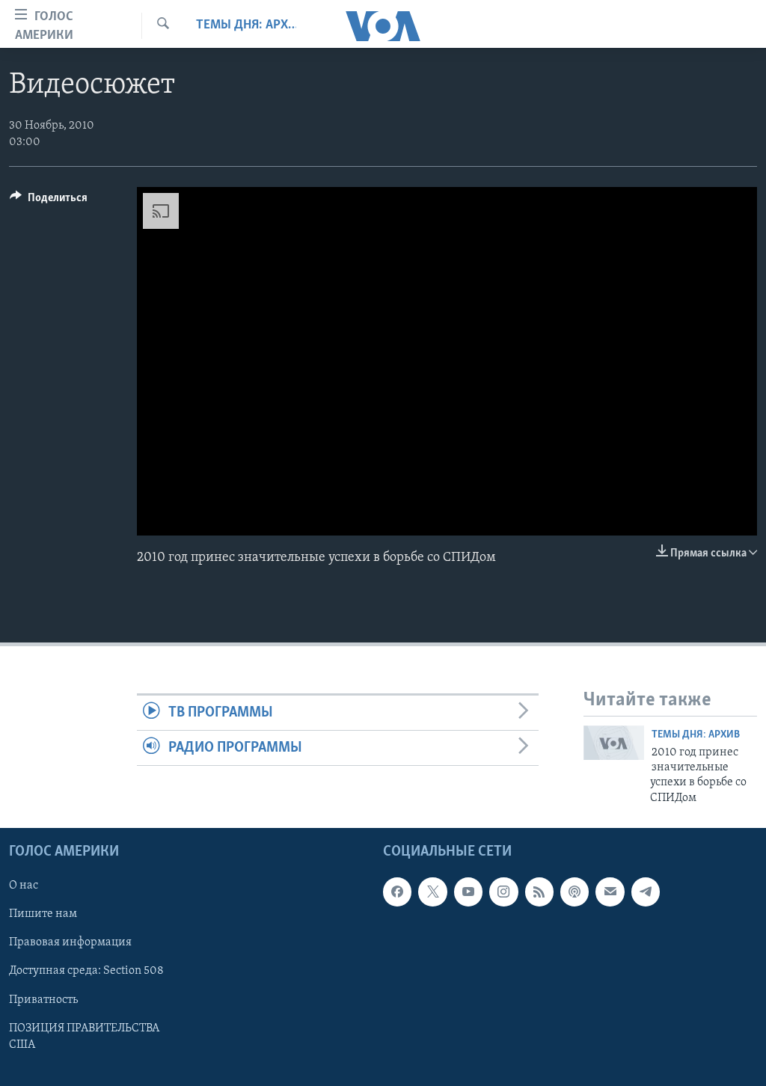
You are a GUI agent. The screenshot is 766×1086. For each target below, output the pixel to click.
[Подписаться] (609, 892)
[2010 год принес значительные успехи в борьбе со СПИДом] (613, 742)
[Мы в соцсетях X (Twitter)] (432, 892)
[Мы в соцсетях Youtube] (468, 892)
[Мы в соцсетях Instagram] (503, 892)
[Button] (49, 201)
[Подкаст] (574, 892)
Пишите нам (43, 915)
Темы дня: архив (246, 25)
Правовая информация (70, 943)
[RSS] (539, 892)
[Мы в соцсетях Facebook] (397, 892)
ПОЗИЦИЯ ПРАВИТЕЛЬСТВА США (84, 1036)
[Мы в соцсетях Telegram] (645, 892)
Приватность (43, 1000)
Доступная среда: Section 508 (86, 972)
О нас (23, 886)
